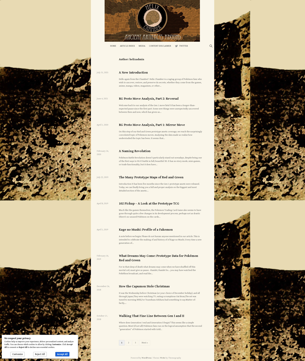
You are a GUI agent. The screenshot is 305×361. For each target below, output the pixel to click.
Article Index (127, 46)
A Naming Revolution (135, 151)
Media (142, 46)
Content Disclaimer (160, 46)
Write (162, 358)
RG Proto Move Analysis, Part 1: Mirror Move (152, 125)
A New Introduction (133, 72)
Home (113, 46)
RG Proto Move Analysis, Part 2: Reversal (149, 99)
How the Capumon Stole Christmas (144, 286)
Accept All (62, 354)
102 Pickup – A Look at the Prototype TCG (149, 203)
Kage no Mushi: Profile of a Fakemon (146, 230)
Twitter (183, 46)
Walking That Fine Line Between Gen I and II (151, 316)
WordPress (146, 358)
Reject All (40, 354)
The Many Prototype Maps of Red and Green (151, 177)
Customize (17, 354)
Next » (145, 342)
